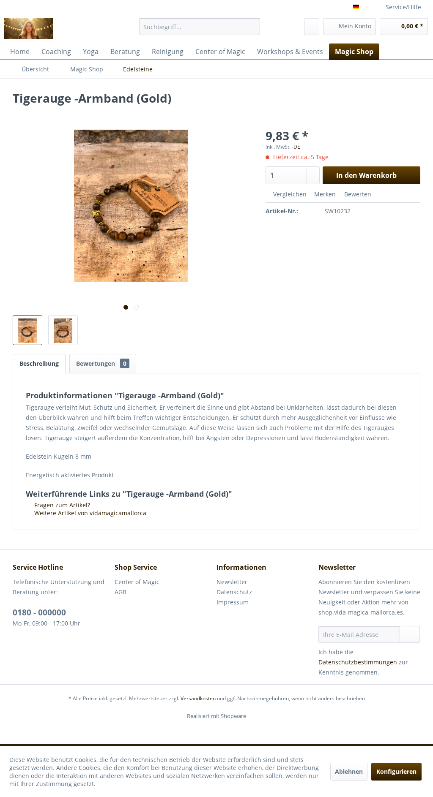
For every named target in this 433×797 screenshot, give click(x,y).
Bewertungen (101, 363)
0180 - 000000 (39, 612)
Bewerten (357, 194)
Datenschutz (234, 592)
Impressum (232, 602)
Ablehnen (349, 771)
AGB (120, 592)
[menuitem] (199, 26)
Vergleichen (289, 194)
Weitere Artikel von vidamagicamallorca (89, 513)
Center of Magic (137, 582)
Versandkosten (198, 698)
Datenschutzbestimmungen (357, 662)
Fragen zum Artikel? (61, 505)
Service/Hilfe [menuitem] (403, 7)
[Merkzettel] (311, 26)
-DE (296, 146)
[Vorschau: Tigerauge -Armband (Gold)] (27, 330)
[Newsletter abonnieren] (410, 634)
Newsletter (231, 582)
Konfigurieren (396, 771)
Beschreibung (39, 363)
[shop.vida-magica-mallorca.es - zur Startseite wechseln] (28, 28)
